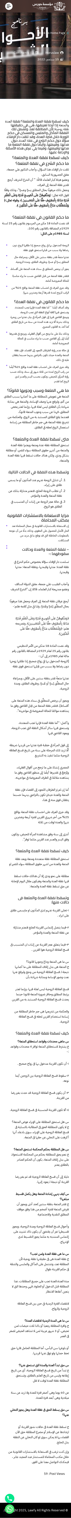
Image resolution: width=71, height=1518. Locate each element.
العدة (8, 121)
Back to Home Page (52, 33)
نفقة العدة (26, 141)
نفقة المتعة (56, 184)
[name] (9, 6)
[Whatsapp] (9, 1509)
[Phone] (9, 1498)
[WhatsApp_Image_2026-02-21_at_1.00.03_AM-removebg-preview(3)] (48, 6)
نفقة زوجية (62, 129)
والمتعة (64, 125)
